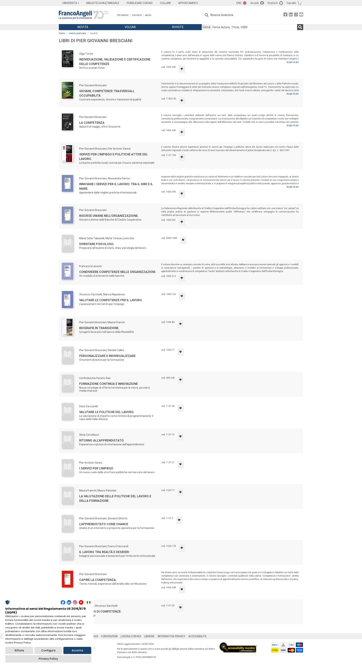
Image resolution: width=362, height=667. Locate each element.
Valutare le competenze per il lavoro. (110, 300)
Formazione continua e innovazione (108, 384)
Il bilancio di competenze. (100, 611)
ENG (238, 3)
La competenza (91, 123)
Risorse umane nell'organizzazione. (108, 216)
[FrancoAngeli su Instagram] (296, 15)
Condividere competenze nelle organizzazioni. (117, 272)
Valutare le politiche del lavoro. (106, 412)
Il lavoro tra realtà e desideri (104, 552)
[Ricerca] (300, 27)
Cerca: (206, 27)
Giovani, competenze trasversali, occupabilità (106, 93)
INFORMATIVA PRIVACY (171, 636)
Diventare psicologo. (96, 244)
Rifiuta (19, 650)
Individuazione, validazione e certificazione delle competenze (114, 62)
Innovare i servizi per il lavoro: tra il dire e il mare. (116, 186)
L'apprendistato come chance (103, 524)
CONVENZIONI (109, 636)
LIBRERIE (149, 636)
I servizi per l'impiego (96, 468)
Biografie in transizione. (99, 328)
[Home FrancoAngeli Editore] (84, 15)
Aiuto (148, 15)
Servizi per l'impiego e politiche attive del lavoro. (113, 157)
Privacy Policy (48, 659)
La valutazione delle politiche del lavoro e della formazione (115, 498)
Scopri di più (292, 62)
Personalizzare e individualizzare (107, 356)
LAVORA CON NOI (131, 636)
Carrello (291, 3)
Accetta (77, 650)
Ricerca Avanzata (221, 15)
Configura (48, 650)
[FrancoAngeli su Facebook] (285, 15)
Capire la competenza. (98, 580)
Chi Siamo (123, 15)
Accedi (254, 3)
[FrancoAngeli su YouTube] (301, 15)
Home (62, 33)
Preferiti (273, 3)
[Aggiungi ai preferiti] (182, 69)
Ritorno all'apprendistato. (101, 440)
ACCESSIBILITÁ (197, 636)
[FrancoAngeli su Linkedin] (291, 15)
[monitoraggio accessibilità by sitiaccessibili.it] (238, 644)
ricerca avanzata (77, 33)
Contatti (137, 15)
